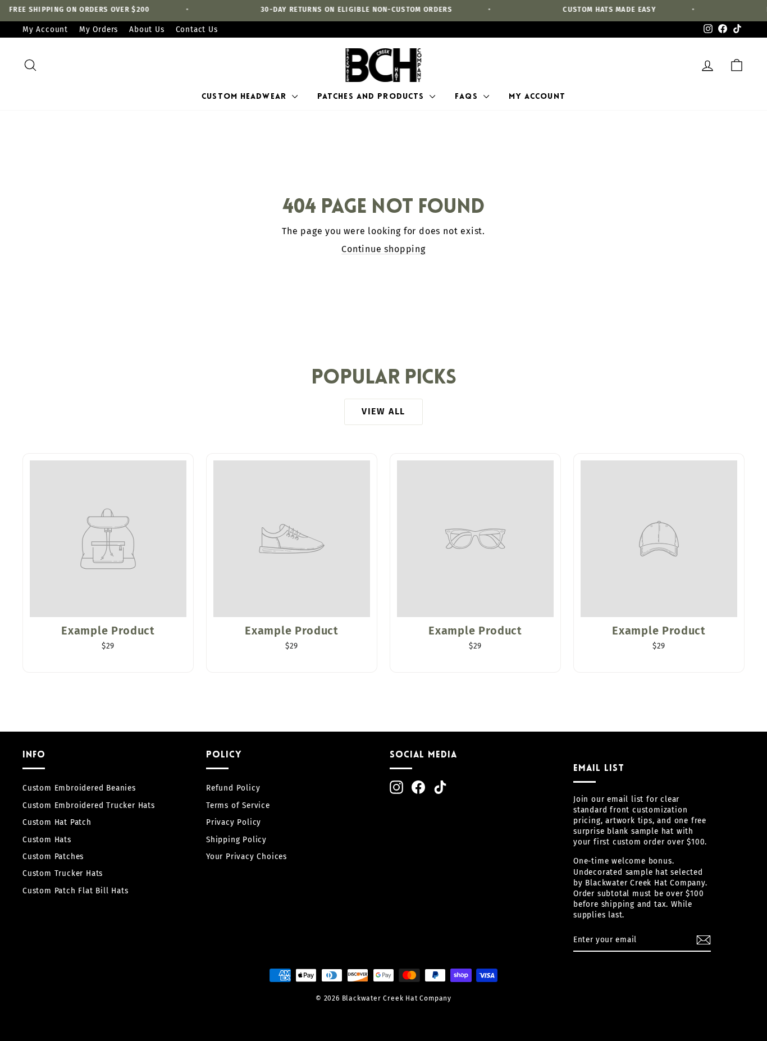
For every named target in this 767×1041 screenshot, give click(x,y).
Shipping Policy (236, 839)
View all (383, 411)
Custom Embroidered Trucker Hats (88, 805)
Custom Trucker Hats (62, 873)
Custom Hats (46, 839)
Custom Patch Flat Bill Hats (75, 891)
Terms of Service (238, 805)
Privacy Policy (233, 822)
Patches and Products (372, 97)
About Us (146, 29)
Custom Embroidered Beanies (79, 788)
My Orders (98, 29)
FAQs (468, 97)
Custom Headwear (245, 97)
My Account (45, 29)
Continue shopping (383, 249)
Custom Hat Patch (57, 822)
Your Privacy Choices (246, 856)
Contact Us (197, 29)
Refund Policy (233, 788)
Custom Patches (53, 856)
